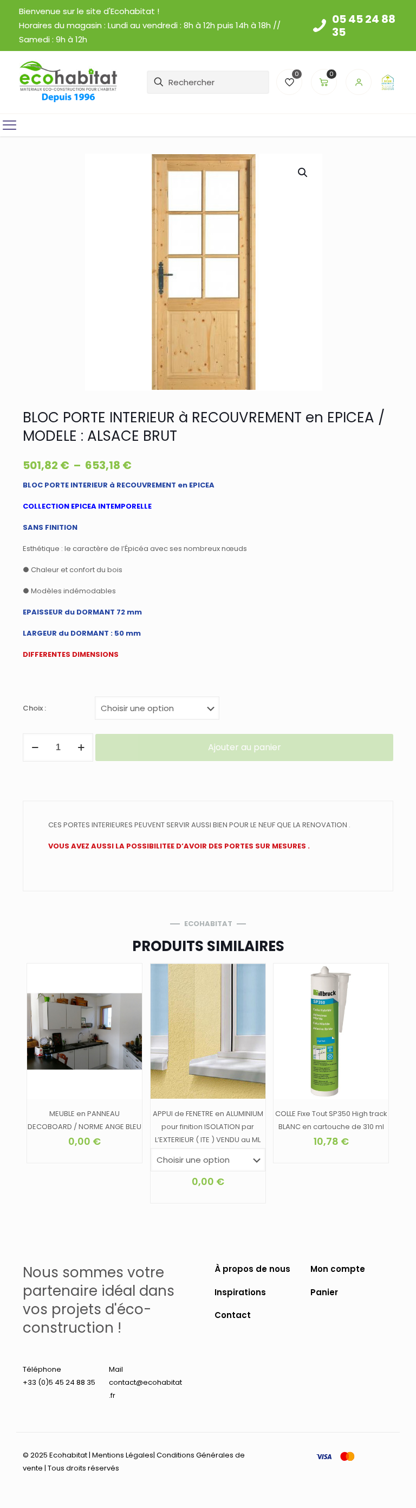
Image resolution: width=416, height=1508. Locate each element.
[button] (303, 172)
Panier (324, 1292)
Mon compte (337, 1269)
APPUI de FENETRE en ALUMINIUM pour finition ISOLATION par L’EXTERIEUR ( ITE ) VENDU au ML (208, 1126)
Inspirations (240, 1292)
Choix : (34, 708)
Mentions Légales (122, 1455)
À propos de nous (252, 1269)
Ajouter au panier (244, 747)
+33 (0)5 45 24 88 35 (59, 1382)
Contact (232, 1315)
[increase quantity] (81, 747)
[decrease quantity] (34, 747)
